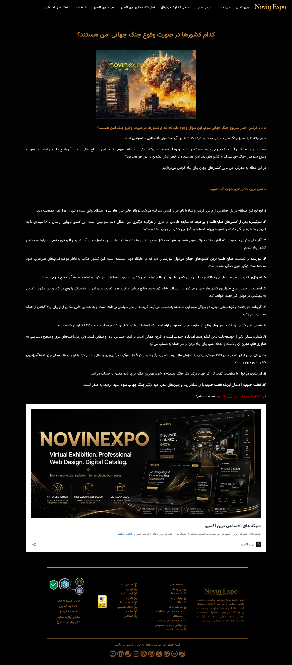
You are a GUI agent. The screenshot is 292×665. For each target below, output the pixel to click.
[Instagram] (182, 654)
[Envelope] (136, 654)
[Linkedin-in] (120, 654)
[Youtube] (113, 654)
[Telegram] (174, 654)
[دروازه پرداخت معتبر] (102, 601)
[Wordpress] (143, 654)
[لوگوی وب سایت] (270, 7)
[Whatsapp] (167, 654)
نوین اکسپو (225, 396)
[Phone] (128, 654)
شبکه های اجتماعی (248, 396)
